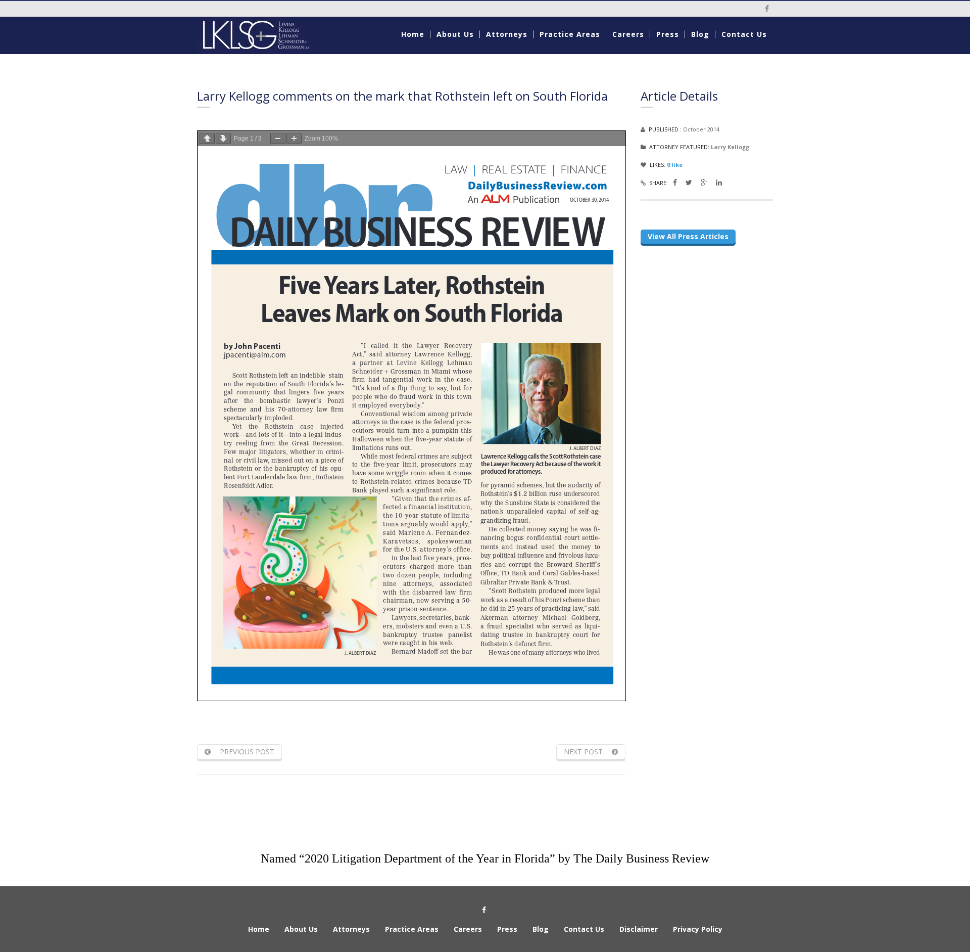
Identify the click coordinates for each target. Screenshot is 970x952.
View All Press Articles (688, 236)
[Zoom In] (294, 138)
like (675, 164)
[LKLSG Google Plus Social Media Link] (704, 182)
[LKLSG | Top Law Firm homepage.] (263, 35)
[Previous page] (207, 138)
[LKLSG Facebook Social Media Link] (675, 182)
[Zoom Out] (277, 138)
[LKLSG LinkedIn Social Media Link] (719, 182)
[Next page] (223, 138)
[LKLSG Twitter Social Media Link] (689, 182)
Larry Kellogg (730, 147)
